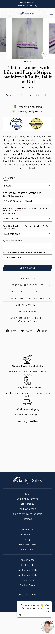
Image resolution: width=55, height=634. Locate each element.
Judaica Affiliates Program (27, 513)
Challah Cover (27, 585)
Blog (27, 539)
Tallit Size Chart (27, 544)
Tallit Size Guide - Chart (27, 298)
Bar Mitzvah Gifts (27, 575)
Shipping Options (27, 305)
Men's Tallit (27, 549)
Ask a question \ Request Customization (27, 319)
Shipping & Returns (27, 498)
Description (27, 278)
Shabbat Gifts (27, 565)
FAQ (27, 493)
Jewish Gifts (27, 559)
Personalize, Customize (28, 285)
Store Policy (27, 503)
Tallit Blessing (27, 311)
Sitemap (27, 518)
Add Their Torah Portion (27, 291)
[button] (47, 626)
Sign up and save (26, 594)
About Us (27, 529)
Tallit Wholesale (27, 508)
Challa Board (27, 579)
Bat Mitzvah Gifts (27, 570)
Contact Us (27, 534)
